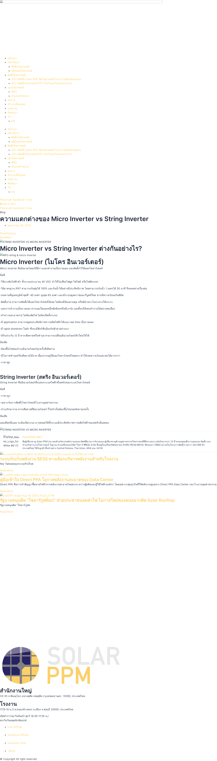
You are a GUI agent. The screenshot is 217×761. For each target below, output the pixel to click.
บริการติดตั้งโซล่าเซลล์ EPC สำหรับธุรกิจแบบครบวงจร (41, 83)
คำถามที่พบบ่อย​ (16, 104)
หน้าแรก (12, 58)
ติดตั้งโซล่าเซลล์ (20, 66)
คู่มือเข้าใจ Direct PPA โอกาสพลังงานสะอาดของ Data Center (56, 479)
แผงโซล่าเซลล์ (16, 87)
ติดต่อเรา (13, 112)
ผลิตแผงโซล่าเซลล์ (21, 70)
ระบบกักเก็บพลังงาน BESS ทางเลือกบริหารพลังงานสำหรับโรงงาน (59, 458)
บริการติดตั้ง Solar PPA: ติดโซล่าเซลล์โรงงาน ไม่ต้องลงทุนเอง (46, 79)
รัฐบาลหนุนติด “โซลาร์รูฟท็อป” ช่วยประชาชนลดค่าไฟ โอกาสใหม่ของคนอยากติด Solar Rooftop (87, 500)
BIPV (14, 91)
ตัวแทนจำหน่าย (20, 95)
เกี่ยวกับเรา (14, 62)
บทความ (12, 108)
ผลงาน (11, 100)
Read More (6, 470)
